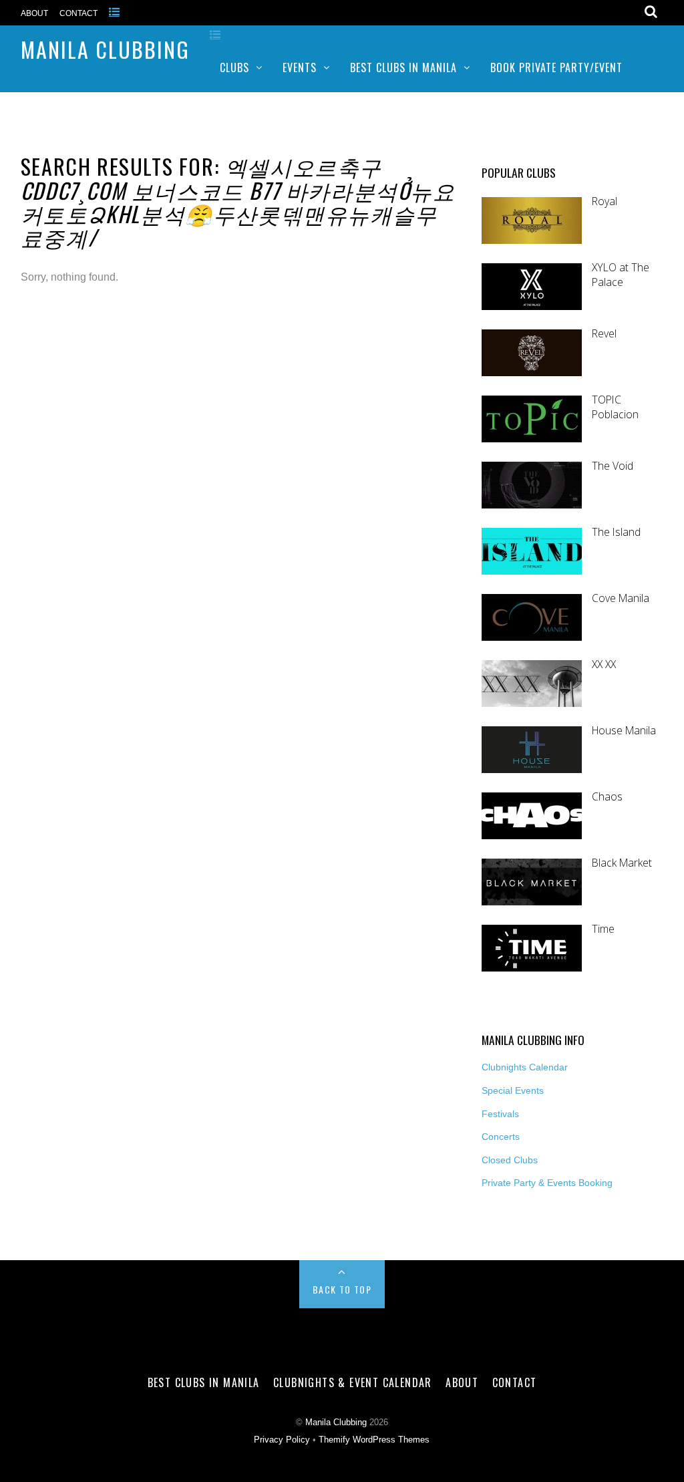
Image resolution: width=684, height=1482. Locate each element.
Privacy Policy (282, 1440)
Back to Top (342, 1289)
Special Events (513, 1090)
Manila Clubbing (105, 49)
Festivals (500, 1113)
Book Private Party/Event (556, 67)
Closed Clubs (510, 1160)
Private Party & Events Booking (547, 1182)
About (34, 13)
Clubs (234, 67)
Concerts (501, 1136)
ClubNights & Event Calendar (352, 1382)
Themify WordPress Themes (374, 1440)
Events (300, 67)
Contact (78, 13)
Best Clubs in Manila (403, 67)
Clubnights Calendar (525, 1067)
